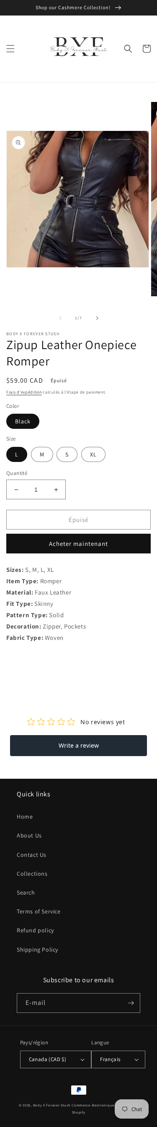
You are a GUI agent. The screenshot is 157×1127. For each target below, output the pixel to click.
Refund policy (35, 930)
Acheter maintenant (78, 544)
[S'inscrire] (130, 1003)
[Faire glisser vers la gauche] (60, 318)
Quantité (16, 473)
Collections (32, 873)
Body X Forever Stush (52, 1105)
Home (25, 816)
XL (93, 454)
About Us (29, 835)
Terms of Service (39, 911)
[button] (10, 48)
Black (23, 421)
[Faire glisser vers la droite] (97, 318)
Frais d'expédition (24, 392)
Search (26, 892)
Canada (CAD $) (48, 1059)
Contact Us (31, 854)
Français (110, 1059)
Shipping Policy (37, 949)
